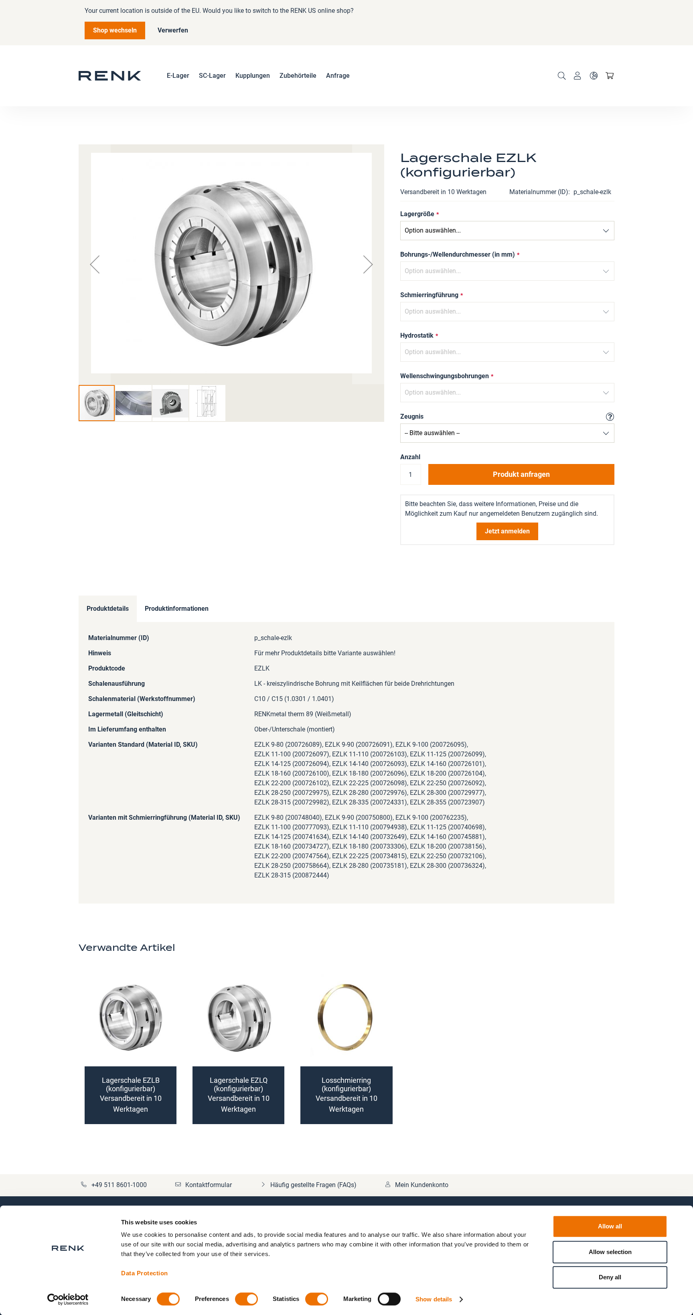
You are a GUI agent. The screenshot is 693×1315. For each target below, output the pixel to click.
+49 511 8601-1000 (119, 1185)
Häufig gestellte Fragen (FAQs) (313, 1185)
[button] (593, 76)
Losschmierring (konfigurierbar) (346, 1084)
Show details (433, 1299)
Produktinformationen (177, 608)
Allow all (610, 1226)
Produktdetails (108, 608)
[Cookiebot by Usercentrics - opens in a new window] (68, 1299)
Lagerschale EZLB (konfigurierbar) (131, 1084)
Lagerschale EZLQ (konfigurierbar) (238, 1084)
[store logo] (110, 76)
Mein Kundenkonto (421, 1185)
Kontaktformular (208, 1185)
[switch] (246, 1299)
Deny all (610, 1277)
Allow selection (610, 1251)
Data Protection (144, 1273)
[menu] (258, 76)
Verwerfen (173, 30)
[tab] (108, 609)
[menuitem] (178, 76)
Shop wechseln (115, 30)
